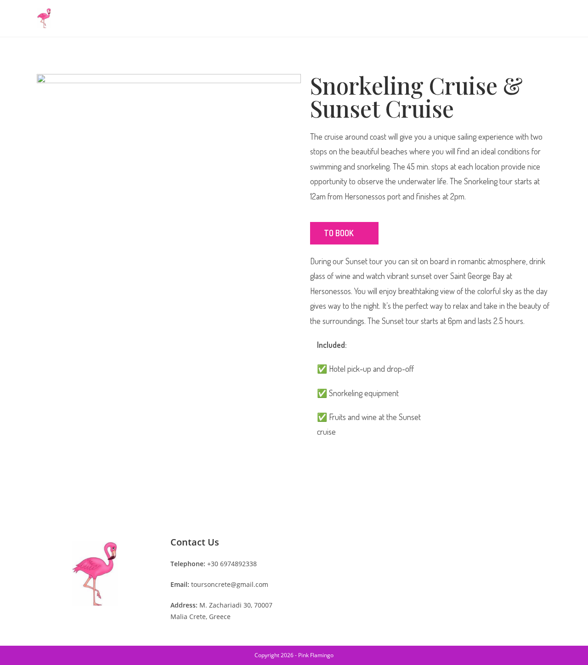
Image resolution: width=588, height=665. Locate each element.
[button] (344, 233)
